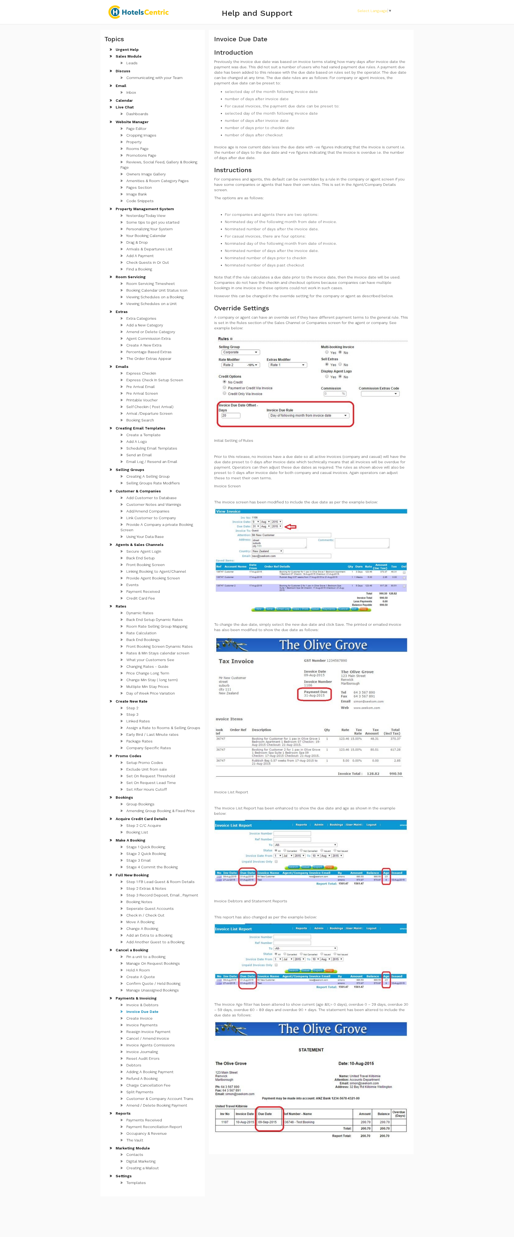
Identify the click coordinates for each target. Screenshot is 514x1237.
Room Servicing (130, 277)
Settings (123, 1176)
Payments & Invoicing (136, 998)
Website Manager (132, 122)
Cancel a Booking (131, 950)
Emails (121, 366)
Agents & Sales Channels (139, 544)
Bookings (124, 797)
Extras (121, 312)
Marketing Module (132, 1148)
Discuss (122, 71)
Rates (120, 606)
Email (120, 86)
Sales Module (128, 56)
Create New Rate (131, 701)
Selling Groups (129, 469)
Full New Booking (132, 875)
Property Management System (144, 209)
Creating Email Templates (140, 428)
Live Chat (124, 107)
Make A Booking (130, 840)
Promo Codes (128, 756)
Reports (123, 1113)
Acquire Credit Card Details (141, 819)
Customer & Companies (138, 491)
